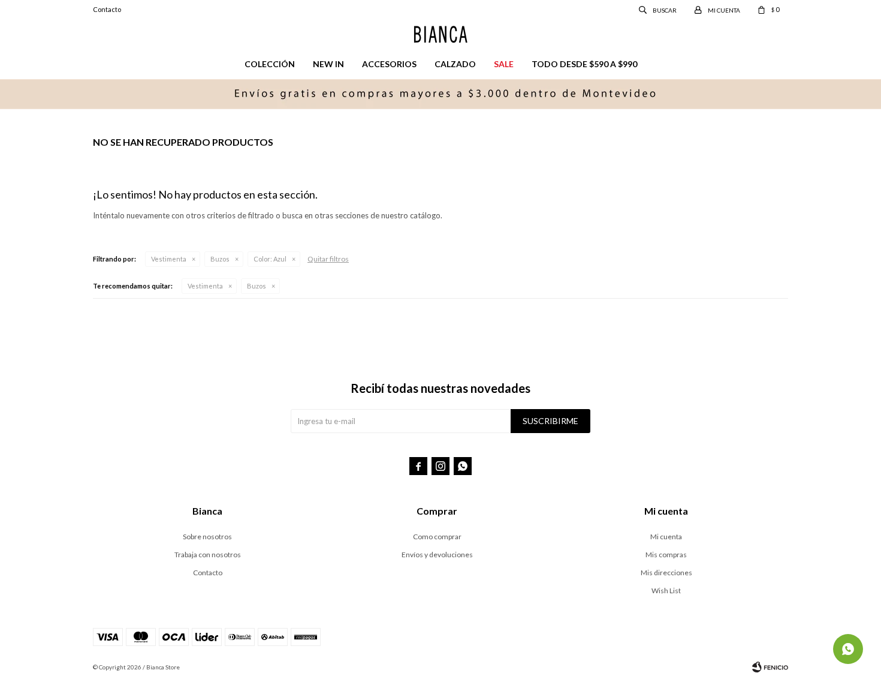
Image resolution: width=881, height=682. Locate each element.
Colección (270, 64)
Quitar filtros (328, 258)
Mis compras (666, 554)
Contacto (107, 9)
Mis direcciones (666, 572)
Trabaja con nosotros (207, 554)
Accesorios (389, 64)
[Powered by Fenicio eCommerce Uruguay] (770, 667)
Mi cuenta (666, 536)
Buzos (220, 259)
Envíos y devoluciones (437, 554)
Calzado (455, 64)
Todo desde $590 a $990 (584, 64)
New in (328, 64)
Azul (270, 259)
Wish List (666, 590)
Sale (504, 64)
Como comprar (437, 536)
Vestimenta (168, 259)
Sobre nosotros (207, 536)
